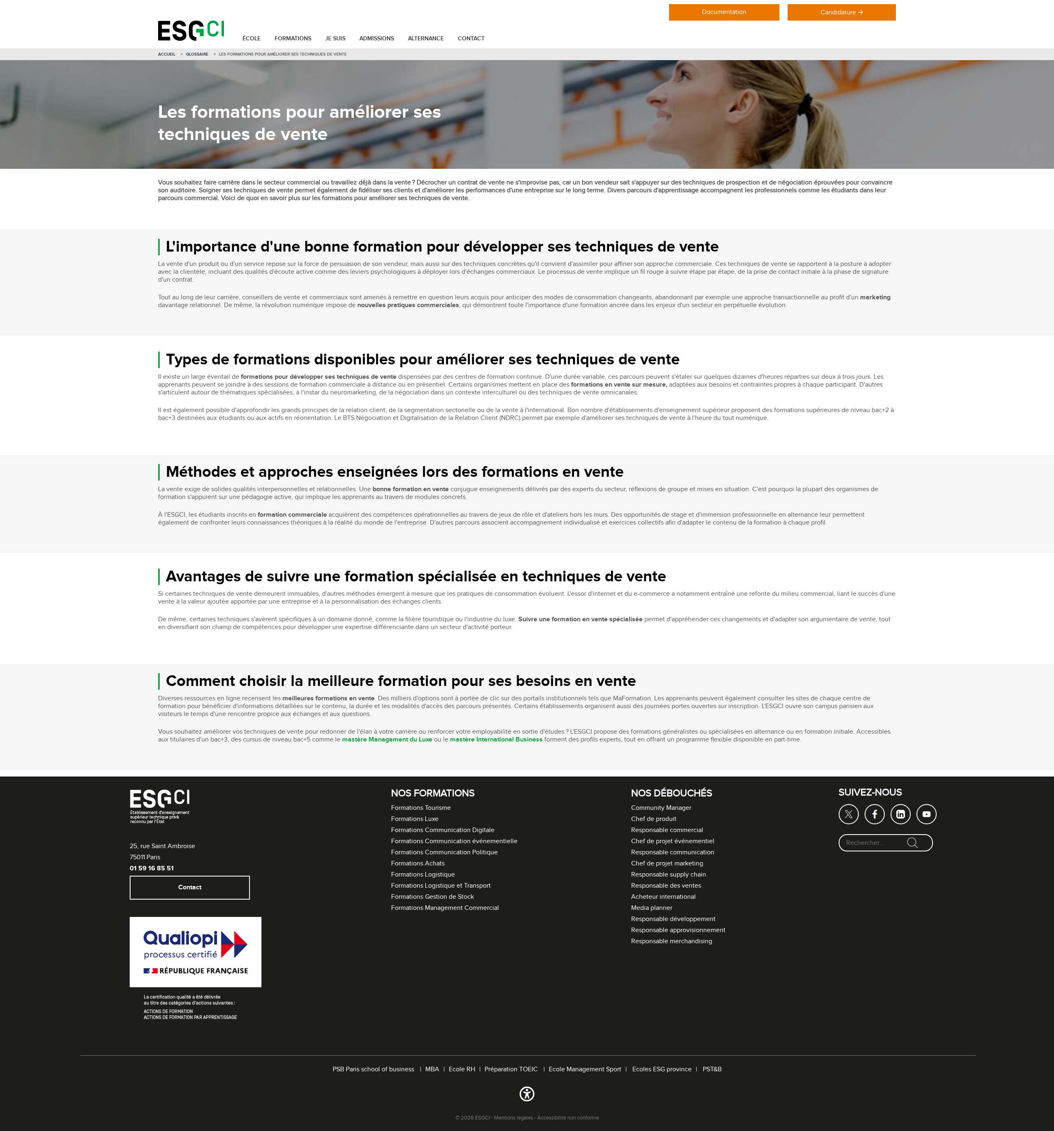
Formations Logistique (423, 875)
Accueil (166, 54)
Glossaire (197, 54)
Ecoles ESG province (662, 1069)
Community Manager (661, 808)
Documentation (724, 12)
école (252, 38)
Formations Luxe (414, 819)
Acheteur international (663, 897)
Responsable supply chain (668, 875)
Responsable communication (672, 852)
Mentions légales (513, 1118)
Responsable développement (673, 919)
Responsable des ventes (666, 886)
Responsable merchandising (671, 941)
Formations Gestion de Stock (432, 897)
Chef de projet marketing (667, 863)
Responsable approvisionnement (678, 930)
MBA (432, 1069)
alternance (426, 38)
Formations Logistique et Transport (441, 886)
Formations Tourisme (421, 808)
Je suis (335, 38)
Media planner (651, 908)
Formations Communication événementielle (454, 841)
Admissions (376, 38)
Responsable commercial (667, 830)
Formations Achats (418, 863)
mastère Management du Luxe (387, 740)
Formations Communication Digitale (442, 830)
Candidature (838, 12)
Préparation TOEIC (512, 1069)
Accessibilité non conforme (568, 1118)
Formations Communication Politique (444, 852)
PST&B (712, 1069)
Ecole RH (462, 1069)
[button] (527, 1096)
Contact (471, 38)
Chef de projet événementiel (672, 841)
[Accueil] (191, 39)
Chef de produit (653, 819)
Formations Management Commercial (445, 908)
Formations (293, 38)
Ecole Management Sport (585, 1069)
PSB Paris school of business (374, 1069)
